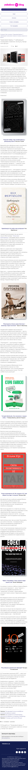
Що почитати (8, 34)
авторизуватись (6, 738)
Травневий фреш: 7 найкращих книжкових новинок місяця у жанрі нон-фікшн (13, 36)
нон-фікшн (6, 721)
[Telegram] (22, 752)
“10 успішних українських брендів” (11, 667)
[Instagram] (19, 752)
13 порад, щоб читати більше (13, 718)
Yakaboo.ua (6, 743)
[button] (14, 14)
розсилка (12, 721)
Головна (2, 34)
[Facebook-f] (17, 752)
